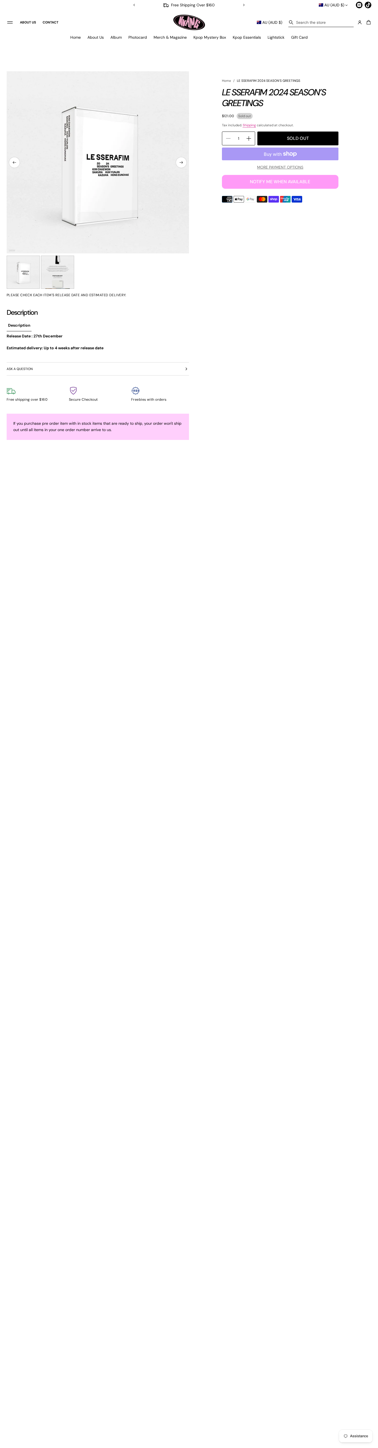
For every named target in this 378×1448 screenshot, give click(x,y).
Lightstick (276, 37)
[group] (19, 325)
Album (116, 37)
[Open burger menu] (10, 22)
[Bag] (367, 22)
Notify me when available (280, 182)
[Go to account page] (359, 22)
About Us (95, 37)
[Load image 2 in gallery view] (57, 272)
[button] (321, 22)
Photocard (137, 37)
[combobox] (321, 22)
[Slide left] (14, 162)
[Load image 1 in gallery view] (23, 272)
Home (75, 37)
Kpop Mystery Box (209, 37)
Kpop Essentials (247, 37)
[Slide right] (181, 162)
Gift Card (299, 37)
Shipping (249, 125)
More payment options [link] (280, 167)
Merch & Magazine (170, 37)
